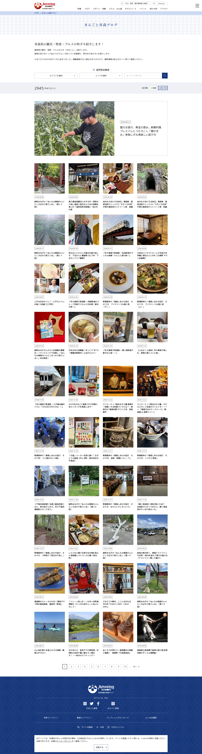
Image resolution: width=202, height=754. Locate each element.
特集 (79, 8)
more (36, 102)
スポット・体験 (99, 8)
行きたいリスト (117, 727)
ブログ (87, 8)
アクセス (164, 8)
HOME (36, 13)
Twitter (92, 703)
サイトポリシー (109, 745)
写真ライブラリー (51, 717)
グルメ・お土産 (115, 8)
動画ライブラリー (84, 717)
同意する (99, 747)
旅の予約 (153, 8)
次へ (135, 666)
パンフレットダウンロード (117, 717)
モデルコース (130, 8)
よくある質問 (151, 717)
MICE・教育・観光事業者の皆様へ (85, 745)
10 (125, 666)
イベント (143, 8)
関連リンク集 (125, 745)
